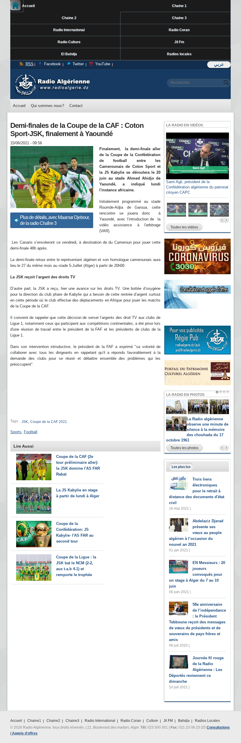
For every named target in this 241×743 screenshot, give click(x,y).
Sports (15, 432)
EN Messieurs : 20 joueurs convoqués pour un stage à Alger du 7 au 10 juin (197, 574)
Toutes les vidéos (184, 227)
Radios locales (179, 54)
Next (227, 220)
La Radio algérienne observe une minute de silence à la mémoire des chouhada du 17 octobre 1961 (197, 429)
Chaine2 (53, 721)
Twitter (78, 64)
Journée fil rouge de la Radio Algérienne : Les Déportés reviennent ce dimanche (196, 670)
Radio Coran (179, 30)
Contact (76, 105)
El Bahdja (69, 54)
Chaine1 (34, 721)
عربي (219, 64)
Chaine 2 (69, 18)
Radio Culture (69, 42)
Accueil (23, 6)
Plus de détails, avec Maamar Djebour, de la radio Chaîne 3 (54, 220)
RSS (30, 64)
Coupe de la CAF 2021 (48, 422)
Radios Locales (207, 721)
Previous (222, 220)
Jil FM (168, 721)
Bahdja (184, 721)
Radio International (69, 30)
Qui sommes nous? (47, 105)
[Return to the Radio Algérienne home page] (52, 75)
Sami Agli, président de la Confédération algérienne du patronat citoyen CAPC (197, 187)
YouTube (102, 64)
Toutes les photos (184, 448)
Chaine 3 (179, 18)
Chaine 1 (179, 6)
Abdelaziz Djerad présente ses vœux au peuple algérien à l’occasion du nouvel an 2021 (196, 533)
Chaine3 (72, 721)
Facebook (52, 64)
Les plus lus (181, 466)
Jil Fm (179, 42)
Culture (152, 721)
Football (30, 432)
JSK (24, 422)
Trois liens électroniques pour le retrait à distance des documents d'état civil (196, 491)
